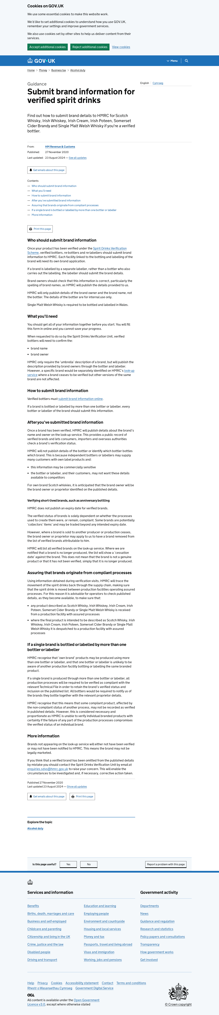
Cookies (56, 983)
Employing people (96, 914)
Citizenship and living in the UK (48, 937)
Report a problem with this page (166, 864)
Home (31, 70)
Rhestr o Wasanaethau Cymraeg (49, 988)
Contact (107, 983)
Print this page (42, 228)
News (144, 914)
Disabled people (38, 952)
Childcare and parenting (44, 929)
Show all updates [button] (77, 786)
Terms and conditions (131, 983)
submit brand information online (80, 399)
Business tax (58, 70)
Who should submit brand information (54, 186)
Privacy (42, 983)
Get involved (149, 960)
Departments (149, 906)
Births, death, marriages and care (50, 914)
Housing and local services (102, 929)
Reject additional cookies (89, 47)
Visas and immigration (99, 952)
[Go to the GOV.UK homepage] (41, 61)
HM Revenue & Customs (60, 146)
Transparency (149, 944)
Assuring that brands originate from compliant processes (65, 205)
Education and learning (100, 906)
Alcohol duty (77, 70)
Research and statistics (156, 929)
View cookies (121, 47)
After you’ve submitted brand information (56, 200)
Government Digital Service (94, 988)
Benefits (33, 906)
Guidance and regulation (157, 921)
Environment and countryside (104, 921)
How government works (156, 952)
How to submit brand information (51, 195)
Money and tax (94, 937)
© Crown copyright (178, 1004)
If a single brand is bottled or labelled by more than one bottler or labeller (74, 210)
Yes (71, 864)
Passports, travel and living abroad (108, 944)
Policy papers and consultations (162, 937)
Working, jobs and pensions (103, 960)
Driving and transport (42, 960)
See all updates (78, 157)
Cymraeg (158, 83)
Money (43, 70)
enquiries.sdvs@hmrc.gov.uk (47, 769)
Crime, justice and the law (45, 944)
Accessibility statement (82, 983)
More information (42, 214)
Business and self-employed (46, 921)
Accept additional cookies (47, 47)
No (92, 864)
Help (30, 983)
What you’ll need (41, 190)
